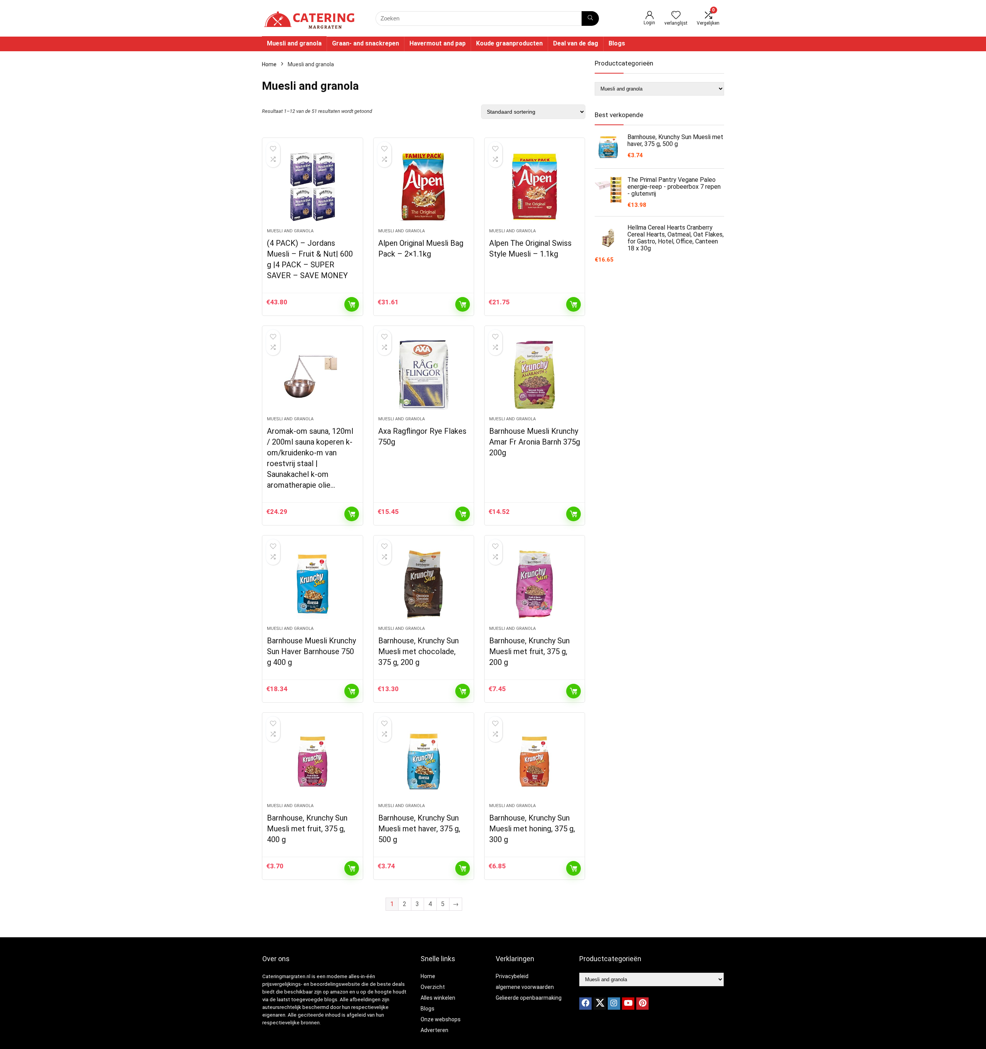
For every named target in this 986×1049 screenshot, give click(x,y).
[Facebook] (585, 1003)
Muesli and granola (294, 43)
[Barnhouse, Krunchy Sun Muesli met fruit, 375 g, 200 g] (534, 584)
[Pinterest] (642, 1003)
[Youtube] (628, 1003)
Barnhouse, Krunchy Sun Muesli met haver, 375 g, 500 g (419, 828)
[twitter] (600, 1003)
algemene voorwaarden (525, 987)
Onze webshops (441, 1019)
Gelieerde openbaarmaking (529, 998)
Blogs (617, 43)
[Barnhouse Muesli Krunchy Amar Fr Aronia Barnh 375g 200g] (534, 375)
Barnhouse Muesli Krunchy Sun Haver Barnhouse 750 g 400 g (311, 651)
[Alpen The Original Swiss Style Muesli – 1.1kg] (534, 187)
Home (269, 64)
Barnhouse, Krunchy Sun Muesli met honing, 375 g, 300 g (532, 828)
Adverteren (434, 1030)
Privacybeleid (512, 976)
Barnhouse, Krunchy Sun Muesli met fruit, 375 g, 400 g (307, 828)
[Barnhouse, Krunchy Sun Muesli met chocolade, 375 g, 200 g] (423, 584)
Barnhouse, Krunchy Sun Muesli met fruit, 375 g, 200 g (529, 651)
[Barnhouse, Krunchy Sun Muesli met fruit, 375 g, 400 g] (312, 761)
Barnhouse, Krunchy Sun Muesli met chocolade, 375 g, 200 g (418, 651)
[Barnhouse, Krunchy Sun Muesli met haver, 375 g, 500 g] (423, 761)
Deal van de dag (575, 43)
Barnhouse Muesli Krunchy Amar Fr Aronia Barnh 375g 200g (534, 441)
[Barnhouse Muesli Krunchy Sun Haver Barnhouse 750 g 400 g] (312, 584)
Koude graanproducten (509, 43)
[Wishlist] (676, 15)
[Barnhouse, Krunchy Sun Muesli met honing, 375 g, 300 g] (534, 761)
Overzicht (433, 987)
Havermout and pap (437, 43)
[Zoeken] (590, 18)
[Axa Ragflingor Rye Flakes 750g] (423, 375)
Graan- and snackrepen (365, 43)
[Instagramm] (614, 1003)
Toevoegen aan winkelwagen (351, 304)
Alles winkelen (438, 998)
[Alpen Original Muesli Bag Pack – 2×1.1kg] (423, 187)
